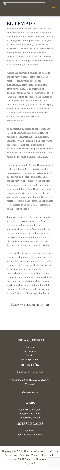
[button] (10, 307)
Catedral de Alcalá (30, 409)
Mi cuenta (30, 351)
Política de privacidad (30, 434)
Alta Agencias (30, 359)
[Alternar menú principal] (53, 8)
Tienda (30, 347)
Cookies (30, 430)
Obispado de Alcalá (30, 413)
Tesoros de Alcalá (30, 417)
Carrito (30, 355)
